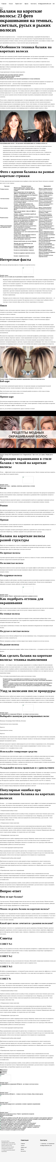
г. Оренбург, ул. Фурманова (47, 1143)
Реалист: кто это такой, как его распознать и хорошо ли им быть (17, 276)
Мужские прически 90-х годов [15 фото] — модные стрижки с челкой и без (19, 1127)
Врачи (26, 3)
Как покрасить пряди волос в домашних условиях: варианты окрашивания (20, 1104)
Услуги (11, 3)
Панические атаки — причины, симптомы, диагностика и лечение (17, 486)
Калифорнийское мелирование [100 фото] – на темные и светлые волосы (19, 714)
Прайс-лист (18, 3)
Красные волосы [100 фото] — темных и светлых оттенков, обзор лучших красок (21, 1094)
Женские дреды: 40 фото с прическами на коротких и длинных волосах (18, 596)
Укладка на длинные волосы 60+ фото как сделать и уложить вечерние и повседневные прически (25, 1119)
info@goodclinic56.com (44, 3)
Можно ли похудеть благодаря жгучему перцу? (12, 1129)
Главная (3, 3)
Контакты (33, 3)
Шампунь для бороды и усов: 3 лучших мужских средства (15, 1121)
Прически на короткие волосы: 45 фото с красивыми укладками (17, 1113)
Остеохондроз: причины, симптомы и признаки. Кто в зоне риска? (17, 1124)
